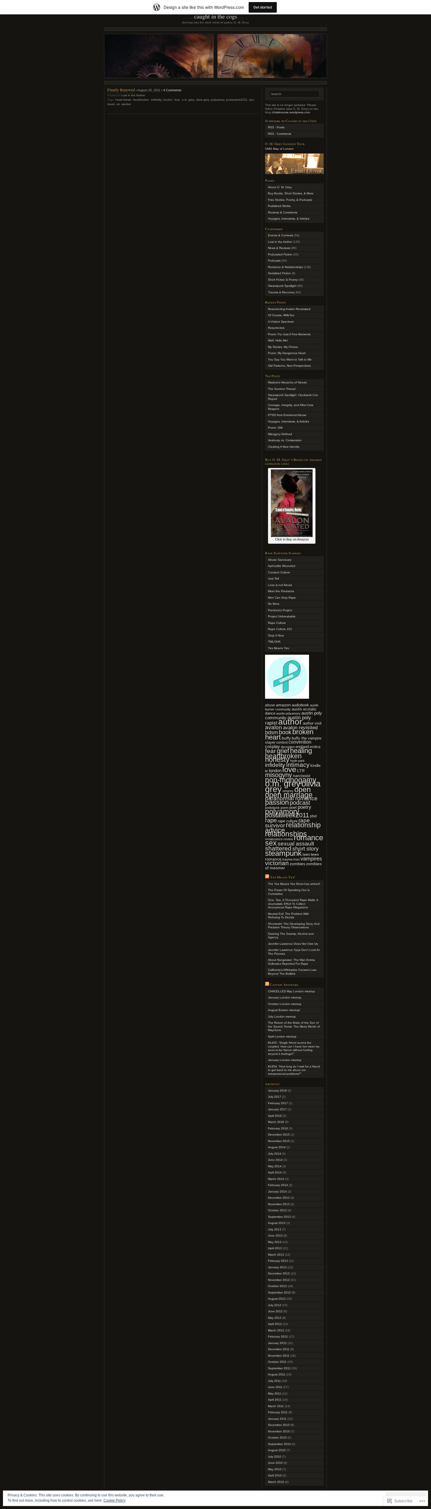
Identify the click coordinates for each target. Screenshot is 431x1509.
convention (300, 742)
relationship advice (293, 827)
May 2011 (274, 1393)
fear (270, 750)
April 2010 (275, 1475)
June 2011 (275, 1387)
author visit (312, 723)
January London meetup (284, 997)
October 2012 (277, 1286)
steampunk (283, 853)
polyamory (217, 99)
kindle (315, 766)
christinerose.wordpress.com (291, 112)
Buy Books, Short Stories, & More (290, 193)
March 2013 (276, 1254)
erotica (315, 747)
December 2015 (279, 1134)
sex (251, 99)
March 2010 (276, 1481)
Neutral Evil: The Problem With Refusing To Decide (288, 915)
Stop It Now (276, 635)
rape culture (288, 821)
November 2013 (279, 1204)
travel (111, 104)
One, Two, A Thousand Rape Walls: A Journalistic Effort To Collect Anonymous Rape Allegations (293, 903)
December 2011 (278, 1349)
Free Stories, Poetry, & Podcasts (290, 199)
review (288, 839)
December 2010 (279, 1425)
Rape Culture (277, 622)
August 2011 (276, 1374)
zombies (297, 864)
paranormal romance (291, 798)
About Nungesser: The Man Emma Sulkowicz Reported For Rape (291, 961)
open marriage (289, 795)
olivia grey (202, 99)
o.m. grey (188, 99)
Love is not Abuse (280, 585)
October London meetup (284, 1004)
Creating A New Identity (283, 446)
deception (288, 747)
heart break (123, 99)
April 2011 (274, 1399)
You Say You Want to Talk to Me (290, 359)
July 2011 (274, 1380)
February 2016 (278, 1128)
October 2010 (277, 1437)
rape (271, 820)
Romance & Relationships (285, 267)
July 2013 (274, 1229)
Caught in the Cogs (215, 16)
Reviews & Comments (282, 212)
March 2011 (276, 1406)
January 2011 (277, 1418)
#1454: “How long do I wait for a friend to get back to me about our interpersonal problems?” (294, 1070)
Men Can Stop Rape (282, 597)
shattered (278, 848)
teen (306, 854)
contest (282, 742)
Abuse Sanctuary (279, 559)
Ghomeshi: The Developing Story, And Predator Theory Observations (294, 925)
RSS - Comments (279, 133)
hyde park (297, 760)
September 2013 (279, 1216)
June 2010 (275, 1462)
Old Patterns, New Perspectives (289, 365)
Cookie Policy (114, 1500)
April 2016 (275, 1115)
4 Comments (172, 90)
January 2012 (277, 1343)
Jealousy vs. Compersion (285, 440)
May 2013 (274, 1242)
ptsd (313, 816)
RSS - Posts (276, 127)
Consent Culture (279, 572)
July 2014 (274, 1153)
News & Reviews (279, 248)
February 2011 (278, 1412)
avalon (273, 727)
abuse (270, 705)
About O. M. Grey (280, 187)
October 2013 (277, 1210)
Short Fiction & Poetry (283, 279)
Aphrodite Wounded (281, 565)
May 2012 (274, 1317)
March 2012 (276, 1330)
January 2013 (277, 1267)
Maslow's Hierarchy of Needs (287, 382)
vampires (311, 859)
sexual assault (296, 843)
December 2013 (279, 1197)
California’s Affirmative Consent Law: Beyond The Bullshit (292, 971)
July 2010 (274, 1456)
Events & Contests (280, 235)
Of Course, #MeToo (281, 315)
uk (118, 104)
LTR (301, 770)
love (177, 99)
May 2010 (274, 1469)
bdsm (271, 732)
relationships (286, 834)
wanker (126, 104)
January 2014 (277, 1191)
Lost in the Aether (133, 95)
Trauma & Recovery (281, 292)
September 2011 (279, 1368)
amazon (283, 705)
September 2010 (279, 1444)
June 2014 (275, 1159)
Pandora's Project (280, 610)
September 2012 (279, 1292)
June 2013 (275, 1235)
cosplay (272, 746)
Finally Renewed (121, 89)
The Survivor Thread (282, 388)
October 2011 (277, 1361)
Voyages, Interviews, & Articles (288, 218)
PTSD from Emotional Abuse (287, 415)
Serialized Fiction (279, 273)
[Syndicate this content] (267, 877)
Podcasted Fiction (280, 254)
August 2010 (277, 1450)
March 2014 (276, 1178)
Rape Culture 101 (280, 629)
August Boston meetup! (284, 1010)
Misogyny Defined (280, 434)
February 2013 (278, 1260)
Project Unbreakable (282, 616)
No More (273, 603)
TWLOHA (274, 641)
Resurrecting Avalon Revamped (289, 309)
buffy (286, 738)
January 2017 (277, 1109)
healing (301, 750)
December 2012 (279, 1273)
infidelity (156, 99)
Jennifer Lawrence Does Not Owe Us (293, 943)
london (168, 99)
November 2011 (278, 1355)
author (290, 721)
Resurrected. (276, 327)
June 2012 (275, 1311)
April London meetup (282, 1036)
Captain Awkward (284, 984)
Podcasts (274, 260)
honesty (277, 759)
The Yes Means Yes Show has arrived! (294, 883)
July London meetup (282, 1016)
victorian (277, 863)
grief (283, 750)
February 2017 (278, 1103)
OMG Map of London (279, 148)
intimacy (298, 764)
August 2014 (277, 1147)
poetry (304, 807)
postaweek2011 (236, 99)
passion (277, 802)
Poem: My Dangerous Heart (287, 353)
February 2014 (278, 1185)
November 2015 (279, 1141)
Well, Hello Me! (278, 340)
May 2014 (274, 1166)
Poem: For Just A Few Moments (289, 334)
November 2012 (279, 1279)
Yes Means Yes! (282, 877)
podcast (300, 802)
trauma (287, 859)
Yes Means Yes (278, 648)
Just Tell (273, 578)
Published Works (279, 206)
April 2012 (275, 1324)
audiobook (300, 705)
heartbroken (141, 99)
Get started (262, 7)
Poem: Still (275, 427)
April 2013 (275, 1248)
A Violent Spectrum (281, 321)
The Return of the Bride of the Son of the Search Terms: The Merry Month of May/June (294, 1026)
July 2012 (274, 1305)
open (302, 790)
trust (296, 859)
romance (308, 837)
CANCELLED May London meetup (291, 991)
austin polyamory (288, 713)
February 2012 (278, 1336)
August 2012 (277, 1298)
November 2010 (279, 1431)
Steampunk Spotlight (282, 285)
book (285, 732)
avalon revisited (300, 727)
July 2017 (274, 1096)
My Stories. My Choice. (283, 346)
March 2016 (276, 1122)
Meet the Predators (281, 591)
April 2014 (275, 1172)
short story (305, 849)
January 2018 (277, 1090)
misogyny (278, 775)
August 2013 (277, 1223)
